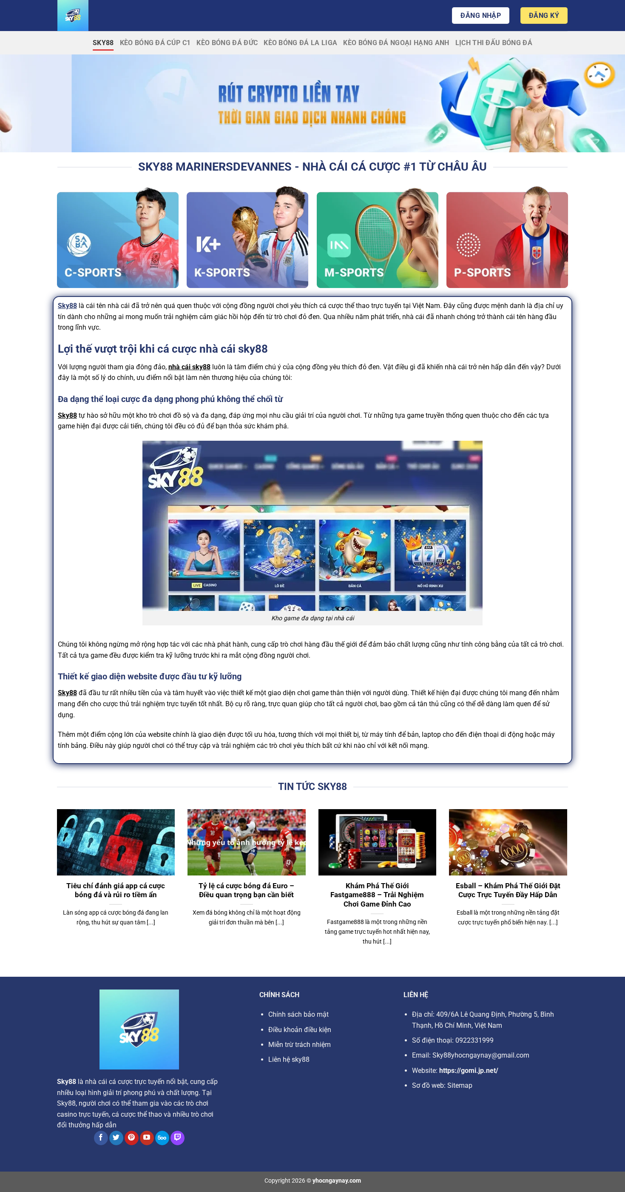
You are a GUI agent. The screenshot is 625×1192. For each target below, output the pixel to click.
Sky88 (103, 43)
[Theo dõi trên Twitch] (177, 1138)
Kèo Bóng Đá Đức (227, 43)
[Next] (568, 887)
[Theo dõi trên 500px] (162, 1138)
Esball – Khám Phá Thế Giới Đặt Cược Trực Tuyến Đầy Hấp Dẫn (508, 890)
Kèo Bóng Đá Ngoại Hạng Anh (396, 43)
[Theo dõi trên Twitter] (116, 1138)
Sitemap (459, 1085)
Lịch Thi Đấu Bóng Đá (493, 43)
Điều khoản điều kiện (299, 1030)
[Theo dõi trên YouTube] (147, 1138)
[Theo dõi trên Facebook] (101, 1138)
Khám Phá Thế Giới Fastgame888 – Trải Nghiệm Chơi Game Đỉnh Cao (377, 895)
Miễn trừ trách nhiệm (299, 1045)
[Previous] (55, 887)
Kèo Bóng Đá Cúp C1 (155, 43)
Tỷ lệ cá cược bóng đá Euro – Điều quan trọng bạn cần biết (246, 890)
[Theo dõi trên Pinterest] (132, 1138)
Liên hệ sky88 (289, 1059)
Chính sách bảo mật (298, 1014)
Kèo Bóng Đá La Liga (300, 43)
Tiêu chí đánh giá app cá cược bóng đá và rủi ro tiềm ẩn (115, 890)
